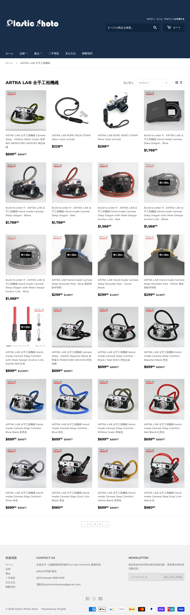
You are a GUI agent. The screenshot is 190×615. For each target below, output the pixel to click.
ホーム (9, 53)
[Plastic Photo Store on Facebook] (88, 599)
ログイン (151, 19)
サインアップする (173, 577)
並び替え (128, 82)
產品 (37, 53)
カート (176, 27)
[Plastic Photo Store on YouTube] (100, 599)
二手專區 (54, 53)
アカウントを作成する (174, 19)
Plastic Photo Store (26, 608)
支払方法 (70, 53)
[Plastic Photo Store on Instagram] (94, 599)
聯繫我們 (87, 53)
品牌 (23, 53)
